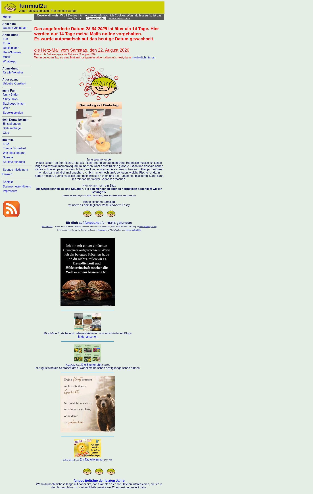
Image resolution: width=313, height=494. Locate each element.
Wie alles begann (14, 152)
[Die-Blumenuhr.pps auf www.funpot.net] (87, 361)
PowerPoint (70, 365)
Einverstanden (96, 18)
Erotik (6, 43)
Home (7, 16)
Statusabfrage (12, 128)
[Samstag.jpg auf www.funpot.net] (99, 153)
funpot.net (93, 223)
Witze (6, 108)
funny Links (10, 99)
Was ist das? (47, 227)
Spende (8, 157)
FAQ (6, 143)
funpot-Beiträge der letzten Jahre (99, 480)
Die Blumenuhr (91, 364)
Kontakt (8, 181)
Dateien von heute (14, 27)
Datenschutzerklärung (17, 186)
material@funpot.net (147, 227)
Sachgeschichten (14, 103)
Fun (5, 38)
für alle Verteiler (13, 72)
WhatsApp (9, 61)
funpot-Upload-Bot (133, 230)
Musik (7, 56)
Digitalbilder (10, 47)
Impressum (10, 191)
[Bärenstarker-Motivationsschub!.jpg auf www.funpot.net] (87, 431)
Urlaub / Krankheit (14, 83)
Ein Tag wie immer (91, 459)
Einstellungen (12, 123)
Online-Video (68, 460)
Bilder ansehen (87, 336)
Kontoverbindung (14, 161)
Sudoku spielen (13, 112)
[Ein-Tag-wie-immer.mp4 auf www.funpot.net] (87, 456)
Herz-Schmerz (12, 52)
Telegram (101, 230)
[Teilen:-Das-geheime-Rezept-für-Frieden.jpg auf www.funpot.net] (87, 305)
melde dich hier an (143, 57)
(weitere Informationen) (119, 18)
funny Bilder (10, 94)
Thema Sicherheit (14, 148)
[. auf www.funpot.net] (87, 330)
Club (6, 132)
